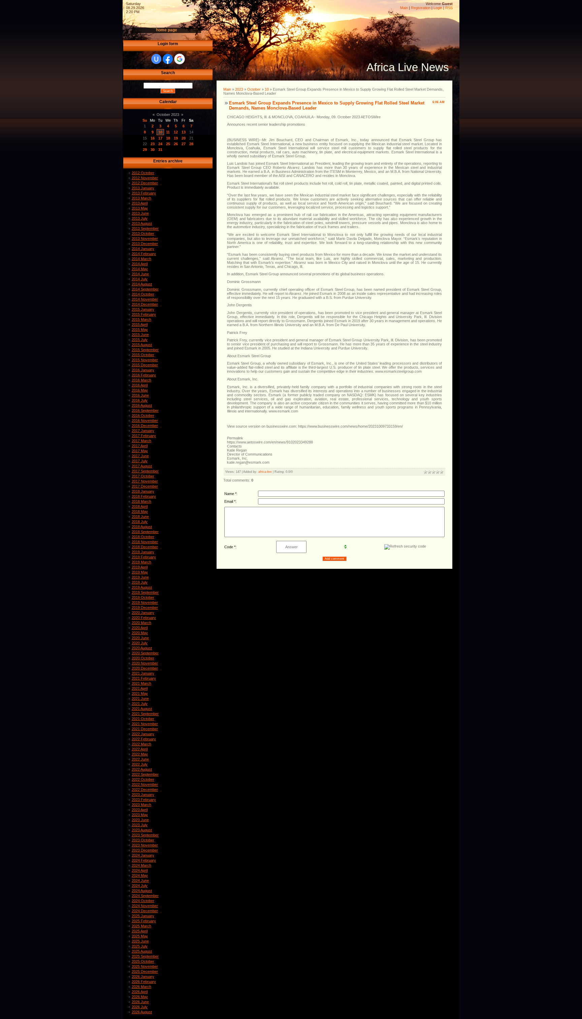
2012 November (145, 178)
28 (191, 144)
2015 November (145, 360)
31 (160, 150)
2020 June (140, 638)
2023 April (140, 810)
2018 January (143, 491)
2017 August (142, 466)
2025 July (140, 946)
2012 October (143, 173)
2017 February (144, 436)
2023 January (143, 795)
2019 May (140, 572)
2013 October (143, 233)
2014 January (143, 249)
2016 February (144, 375)
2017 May (140, 451)
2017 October (143, 476)
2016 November (145, 421)
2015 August (142, 345)
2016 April (140, 385)
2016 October (143, 415)
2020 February (144, 618)
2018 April (140, 506)
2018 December (145, 547)
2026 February (144, 982)
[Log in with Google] (179, 59)
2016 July (140, 400)
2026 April (140, 992)
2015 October (143, 355)
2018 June (140, 517)
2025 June (140, 941)
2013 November (145, 239)
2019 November (145, 602)
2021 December (145, 729)
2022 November (145, 784)
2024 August (142, 891)
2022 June (140, 759)
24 (160, 144)
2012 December (145, 183)
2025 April (140, 931)
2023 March (141, 805)
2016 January (143, 370)
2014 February (144, 254)
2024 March (141, 865)
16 (153, 138)
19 (176, 138)
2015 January (143, 309)
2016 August (142, 405)
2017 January (143, 431)
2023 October (143, 840)
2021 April (140, 688)
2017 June (140, 456)
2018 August (142, 527)
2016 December (145, 426)
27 (184, 144)
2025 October (143, 961)
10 (160, 132)
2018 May (140, 512)
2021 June (140, 699)
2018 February (144, 496)
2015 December (145, 365)
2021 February (144, 678)
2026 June (140, 1002)
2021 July (140, 704)
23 (153, 144)
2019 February (144, 557)
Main (404, 8)
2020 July (140, 643)
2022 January (143, 734)
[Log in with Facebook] (168, 59)
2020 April (140, 628)
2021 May (140, 693)
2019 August (142, 587)
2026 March (141, 987)
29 (145, 150)
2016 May (140, 390)
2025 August (142, 951)
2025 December (145, 971)
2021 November (145, 724)
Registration (420, 8)
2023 (239, 89)
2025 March (141, 926)
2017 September (145, 471)
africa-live (265, 471)
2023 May (140, 815)
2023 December (145, 850)
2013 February (144, 193)
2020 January (143, 613)
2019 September (145, 592)
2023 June (140, 820)
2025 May (140, 936)
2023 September (145, 835)
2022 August (142, 769)
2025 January (143, 916)
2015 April (140, 324)
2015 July (140, 340)
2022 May (140, 754)
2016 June (140, 395)
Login (437, 8)
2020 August (142, 648)
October (254, 89)
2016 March (141, 380)
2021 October (143, 719)
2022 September (145, 774)
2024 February (144, 860)
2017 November (145, 481)
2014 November (145, 299)
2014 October (143, 294)
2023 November (145, 845)
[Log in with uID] (156, 59)
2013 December (145, 244)
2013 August (142, 223)
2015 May (140, 330)
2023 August (142, 830)
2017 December (145, 486)
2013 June (140, 213)
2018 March (141, 501)
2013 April (140, 203)
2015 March (141, 319)
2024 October (143, 901)
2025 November (145, 966)
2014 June (140, 274)
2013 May (140, 208)
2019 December (145, 608)
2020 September (145, 653)
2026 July (140, 1007)
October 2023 (168, 115)
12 (176, 132)
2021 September (145, 714)
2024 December (145, 911)
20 (184, 138)
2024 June (140, 880)
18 (168, 138)
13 (184, 132)
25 (168, 144)
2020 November (145, 663)
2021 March (141, 683)
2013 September (145, 228)
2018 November (145, 542)
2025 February (144, 921)
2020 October (143, 658)
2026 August (142, 1012)
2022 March (141, 744)
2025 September (145, 956)
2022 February (144, 739)
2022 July (140, 764)
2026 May (140, 997)
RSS (449, 8)
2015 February (144, 314)
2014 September (145, 289)
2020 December (145, 668)
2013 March (141, 198)
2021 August (142, 709)
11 (168, 132)
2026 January (143, 977)
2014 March (141, 259)
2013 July (140, 218)
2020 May (140, 633)
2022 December (145, 790)
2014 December (145, 304)
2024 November (145, 906)
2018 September (145, 532)
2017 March (141, 441)
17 (160, 138)
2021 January (143, 673)
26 (176, 144)
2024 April (140, 870)
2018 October (143, 537)
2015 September (145, 350)
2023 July (140, 825)
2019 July (140, 582)
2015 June (140, 335)
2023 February (144, 800)
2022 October (143, 779)
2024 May (140, 875)
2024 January (143, 855)
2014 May (140, 269)
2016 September (145, 410)
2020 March (141, 623)
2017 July (140, 461)
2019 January (143, 552)
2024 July (140, 886)
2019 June (140, 577)
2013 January (143, 188)
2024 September (145, 896)
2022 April (140, 749)
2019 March (141, 562)
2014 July (140, 279)
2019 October (143, 597)
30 (153, 150)
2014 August (142, 284)
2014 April (140, 264)
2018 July (140, 522)
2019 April (140, 567)
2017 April (140, 446)
